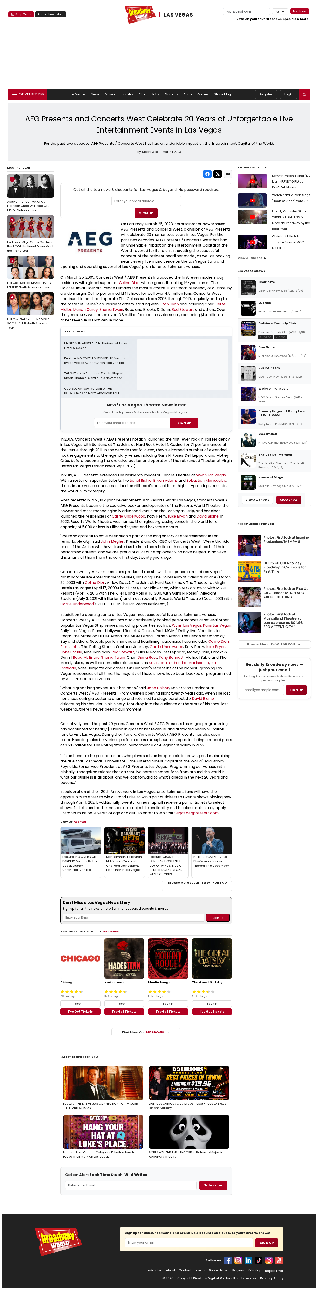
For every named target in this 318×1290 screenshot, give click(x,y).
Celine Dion (129, 282)
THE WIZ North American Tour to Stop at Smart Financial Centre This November (94, 375)
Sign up (296, 690)
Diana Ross (147, 657)
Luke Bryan (178, 516)
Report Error (274, 1271)
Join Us (200, 1270)
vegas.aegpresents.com (196, 813)
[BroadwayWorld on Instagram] (238, 1260)
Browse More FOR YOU (271, 644)
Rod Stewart (183, 309)
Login (288, 94)
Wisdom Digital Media (211, 1278)
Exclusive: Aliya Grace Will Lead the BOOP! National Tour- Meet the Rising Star (30, 235)
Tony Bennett (171, 657)
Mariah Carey (85, 309)
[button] (304, 94)
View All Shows (257, 499)
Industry (127, 94)
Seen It (80, 1004)
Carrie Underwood (128, 516)
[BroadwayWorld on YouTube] (279, 1260)
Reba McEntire (86, 657)
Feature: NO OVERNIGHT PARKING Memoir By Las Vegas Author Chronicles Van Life (95, 360)
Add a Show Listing (51, 14)
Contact (185, 1270)
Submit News (219, 1270)
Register (266, 94)
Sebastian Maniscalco (206, 480)
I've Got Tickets (80, 1011)
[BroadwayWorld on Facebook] (228, 1260)
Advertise (155, 1270)
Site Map (254, 1270)
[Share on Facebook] (207, 174)
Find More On (143, 1032)
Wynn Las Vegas (211, 475)
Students (171, 94)
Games (203, 94)
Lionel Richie (141, 480)
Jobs (155, 94)
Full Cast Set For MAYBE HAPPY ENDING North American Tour (29, 273)
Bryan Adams (165, 480)
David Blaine (207, 516)
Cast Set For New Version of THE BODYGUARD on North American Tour (91, 391)
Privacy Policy (271, 1278)
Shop (188, 94)
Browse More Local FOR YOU (197, 883)
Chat (142, 94)
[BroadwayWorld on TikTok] (258, 1260)
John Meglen (112, 541)
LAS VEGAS (178, 14)
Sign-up (280, 11)
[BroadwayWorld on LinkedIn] (248, 1260)
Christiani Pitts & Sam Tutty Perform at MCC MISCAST (288, 242)
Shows (110, 94)
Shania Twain (111, 309)
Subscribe (213, 1185)
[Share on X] (217, 174)
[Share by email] (228, 174)
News (95, 94)
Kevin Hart (158, 662)
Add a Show (289, 499)
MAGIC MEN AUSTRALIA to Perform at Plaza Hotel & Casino (96, 345)
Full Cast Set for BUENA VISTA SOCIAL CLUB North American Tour (29, 312)
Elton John (169, 304)
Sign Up (146, 213)
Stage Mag (222, 94)
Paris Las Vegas (217, 625)
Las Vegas (77, 94)
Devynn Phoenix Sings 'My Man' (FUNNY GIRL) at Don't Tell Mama (291, 182)
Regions (238, 1270)
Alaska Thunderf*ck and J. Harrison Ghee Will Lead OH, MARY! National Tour (28, 194)
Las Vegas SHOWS (251, 271)
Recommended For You (256, 524)
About (170, 1270)
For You (79, 822)
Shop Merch (23, 14)
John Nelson (158, 688)
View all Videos (250, 258)
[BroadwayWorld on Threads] (269, 1260)
